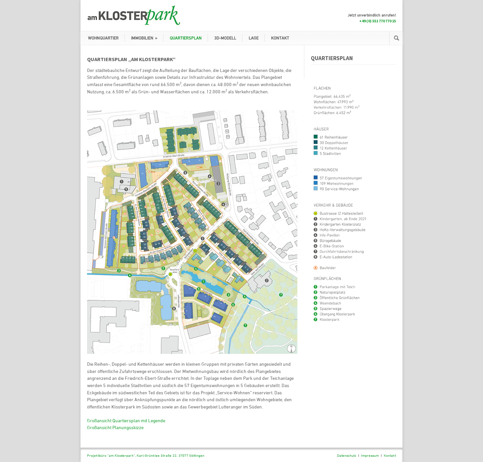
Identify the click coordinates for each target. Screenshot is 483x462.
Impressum (370, 455)
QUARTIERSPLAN (186, 37)
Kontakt (390, 455)
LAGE (254, 37)
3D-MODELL (225, 37)
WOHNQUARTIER (103, 37)
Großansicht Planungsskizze (115, 427)
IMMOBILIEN (144, 37)
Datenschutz (346, 455)
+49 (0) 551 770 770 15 (377, 20)
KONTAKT (280, 37)
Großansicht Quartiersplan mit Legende (126, 420)
